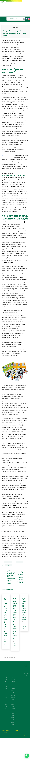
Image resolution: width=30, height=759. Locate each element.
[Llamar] (24, 19)
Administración (13, 681)
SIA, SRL (6, 732)
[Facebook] (26, 19)
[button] (27, 756)
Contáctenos (6, 709)
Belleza (12, 690)
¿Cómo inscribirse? (13, 697)
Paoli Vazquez (8, 561)
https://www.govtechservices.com (13, 175)
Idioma (12, 701)
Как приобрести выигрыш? (12, 31)
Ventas (13, 692)
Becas (12, 715)
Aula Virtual (6, 688)
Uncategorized (8, 565)
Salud (13, 713)
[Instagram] (29, 19)
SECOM (16, 730)
